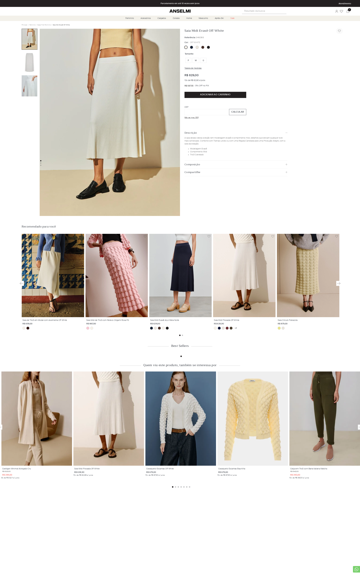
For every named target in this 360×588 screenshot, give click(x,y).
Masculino (203, 18)
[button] (188, 60)
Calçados (162, 18)
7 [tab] (189, 487)
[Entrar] (336, 11)
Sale (232, 18)
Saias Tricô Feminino (44, 25)
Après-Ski (219, 18)
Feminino (129, 18)
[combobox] (264, 11)
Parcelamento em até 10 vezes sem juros (180, 4)
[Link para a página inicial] (25, 24)
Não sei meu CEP (191, 118)
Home (189, 18)
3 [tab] (178, 487)
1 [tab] (181, 356)
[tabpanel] (37, 425)
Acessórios (146, 18)
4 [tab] (181, 487)
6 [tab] (186, 487)
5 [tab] (184, 487)
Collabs (176, 18)
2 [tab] (175, 487)
